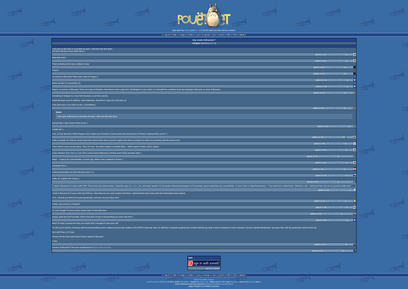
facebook (234, 282)
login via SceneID (209, 264)
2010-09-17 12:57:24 (338, 126)
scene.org (204, 282)
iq (352, 190)
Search (221, 35)
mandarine (184, 282)
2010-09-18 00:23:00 (337, 220)
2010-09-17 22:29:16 (331, 214)
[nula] (354, 80)
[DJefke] (354, 93)
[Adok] (354, 175)
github (230, 284)
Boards (206, 35)
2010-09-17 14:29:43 (336, 150)
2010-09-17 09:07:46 (334, 67)
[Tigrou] (354, 201)
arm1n (350, 144)
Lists (213, 35)
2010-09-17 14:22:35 (335, 144)
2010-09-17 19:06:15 (335, 201)
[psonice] (354, 169)
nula (351, 80)
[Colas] (354, 244)
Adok (350, 175)
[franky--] (354, 108)
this (91, 172)
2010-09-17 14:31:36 (328, 156)
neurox (187, 30)
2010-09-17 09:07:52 (334, 74)
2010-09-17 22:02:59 (337, 207)
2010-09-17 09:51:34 (337, 86)
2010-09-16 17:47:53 (336, 54)
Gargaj (350, 137)
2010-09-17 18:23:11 (328, 182)
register (216, 268)
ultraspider (348, 214)
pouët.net (151, 282)
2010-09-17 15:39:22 (334, 169)
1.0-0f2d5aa (162, 282)
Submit (241, 35)
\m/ (76, 153)
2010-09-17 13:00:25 (333, 137)
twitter (223, 282)
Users (198, 35)
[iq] (354, 190)
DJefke (350, 93)
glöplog (212, 43)
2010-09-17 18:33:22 (339, 190)
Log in (166, 35)
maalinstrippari (346, 156)
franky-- (349, 108)
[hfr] (354, 126)
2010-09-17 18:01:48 (336, 175)
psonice (349, 169)
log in (208, 268)
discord (251, 282)
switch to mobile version (204, 279)
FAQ (234, 35)
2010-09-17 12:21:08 (334, 108)
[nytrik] (354, 54)
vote (200, 30)
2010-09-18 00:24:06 (335, 244)
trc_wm (350, 67)
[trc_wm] (354, 67)
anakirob (349, 251)
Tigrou (350, 201)
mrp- (351, 207)
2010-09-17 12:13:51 (334, 93)
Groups (181, 35)
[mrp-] (354, 207)
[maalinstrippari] (354, 156)
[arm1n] (354, 144)
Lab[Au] (134, 186)
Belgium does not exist (101, 247)
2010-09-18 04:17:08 (333, 251)
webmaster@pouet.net (215, 284)
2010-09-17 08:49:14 (336, 61)
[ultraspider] (354, 214)
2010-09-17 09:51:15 (337, 80)
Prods (173, 35)
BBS (228, 35)
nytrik (350, 54)
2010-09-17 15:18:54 (336, 163)
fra (196, 30)
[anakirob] (354, 251)
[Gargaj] (354, 137)
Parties (190, 35)
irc (260, 282)
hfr (352, 126)
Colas (350, 244)
